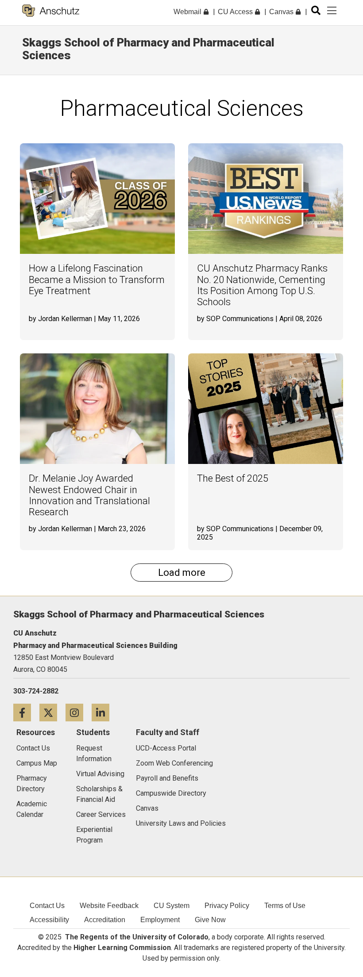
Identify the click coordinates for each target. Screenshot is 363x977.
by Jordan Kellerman (60, 318)
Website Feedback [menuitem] (109, 905)
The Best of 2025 (232, 478)
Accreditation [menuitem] (104, 919)
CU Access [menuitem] (236, 11)
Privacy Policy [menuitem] (227, 905)
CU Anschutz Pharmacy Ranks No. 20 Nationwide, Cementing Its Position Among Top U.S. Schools (262, 285)
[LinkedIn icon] (104, 712)
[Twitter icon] (52, 712)
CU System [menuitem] (171, 905)
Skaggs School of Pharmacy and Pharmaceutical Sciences (148, 49)
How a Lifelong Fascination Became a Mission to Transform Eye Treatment (97, 279)
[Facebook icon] (26, 712)
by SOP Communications (235, 318)
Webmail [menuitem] (188, 11)
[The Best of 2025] (265, 408)
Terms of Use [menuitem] (284, 905)
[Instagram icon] (79, 712)
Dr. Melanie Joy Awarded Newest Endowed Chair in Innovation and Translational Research (89, 495)
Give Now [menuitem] (210, 919)
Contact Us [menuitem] (47, 905)
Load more (181, 572)
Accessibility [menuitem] (49, 919)
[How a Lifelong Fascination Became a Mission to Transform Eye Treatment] (97, 198)
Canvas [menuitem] (282, 11)
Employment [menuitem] (160, 919)
